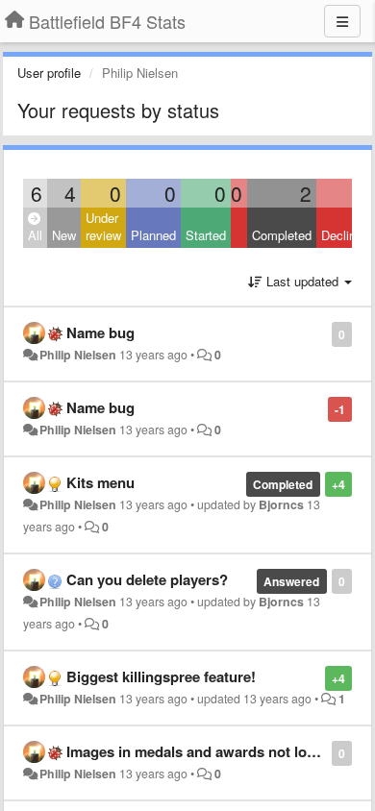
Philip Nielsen (77, 354)
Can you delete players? (147, 579)
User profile (49, 72)
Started (206, 235)
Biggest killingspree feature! (161, 676)
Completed (282, 235)
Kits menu (100, 482)
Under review (103, 227)
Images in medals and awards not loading (205, 751)
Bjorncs (281, 504)
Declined (345, 235)
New (64, 235)
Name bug (100, 332)
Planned (153, 235)
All (35, 235)
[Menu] (342, 21)
